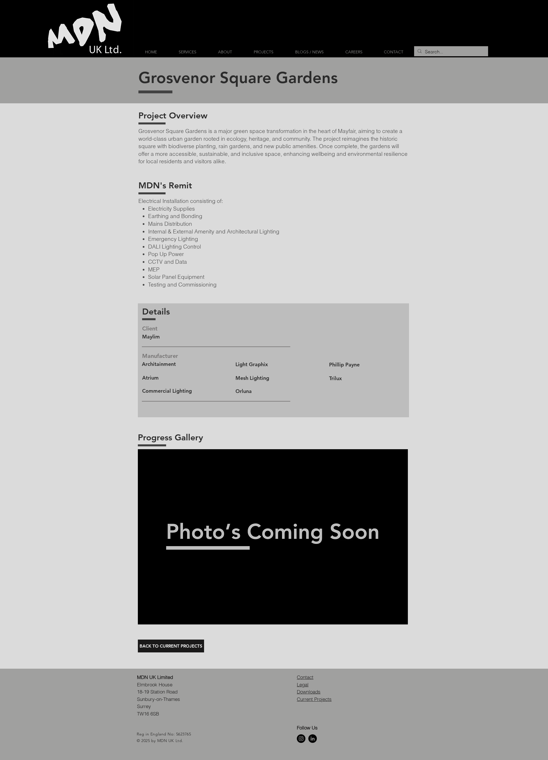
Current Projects (314, 699)
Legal (303, 685)
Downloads (309, 692)
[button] (273, 536)
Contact (305, 677)
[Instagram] (301, 738)
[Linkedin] (312, 738)
